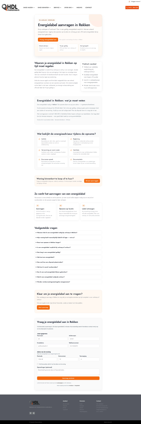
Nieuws (79, 8)
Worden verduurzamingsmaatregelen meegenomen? (53, 282)
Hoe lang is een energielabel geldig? (49, 252)
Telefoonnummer (74, 343)
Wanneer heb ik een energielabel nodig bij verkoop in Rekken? (57, 232)
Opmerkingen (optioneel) (44, 367)
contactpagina (60, 382)
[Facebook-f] (30, 413)
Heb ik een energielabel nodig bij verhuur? (51, 277)
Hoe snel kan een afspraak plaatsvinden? (50, 262)
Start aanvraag (43, 307)
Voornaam (40, 336)
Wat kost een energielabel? (45, 257)
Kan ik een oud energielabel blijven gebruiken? (52, 272)
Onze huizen (28, 8)
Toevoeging (83, 356)
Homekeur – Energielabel (74, 385)
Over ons (68, 8)
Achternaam (72, 336)
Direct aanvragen (92, 181)
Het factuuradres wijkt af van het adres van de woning (52, 364)
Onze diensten (43, 8)
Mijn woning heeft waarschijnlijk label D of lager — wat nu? (56, 237)
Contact (88, 8)
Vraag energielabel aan (48, 40)
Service (56, 8)
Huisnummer (62, 356)
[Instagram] (33, 413)
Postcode (39, 356)
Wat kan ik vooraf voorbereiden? (47, 267)
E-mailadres (40, 343)
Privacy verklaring (38, 422)
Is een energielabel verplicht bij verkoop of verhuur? (54, 247)
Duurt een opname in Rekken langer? (49, 242)
